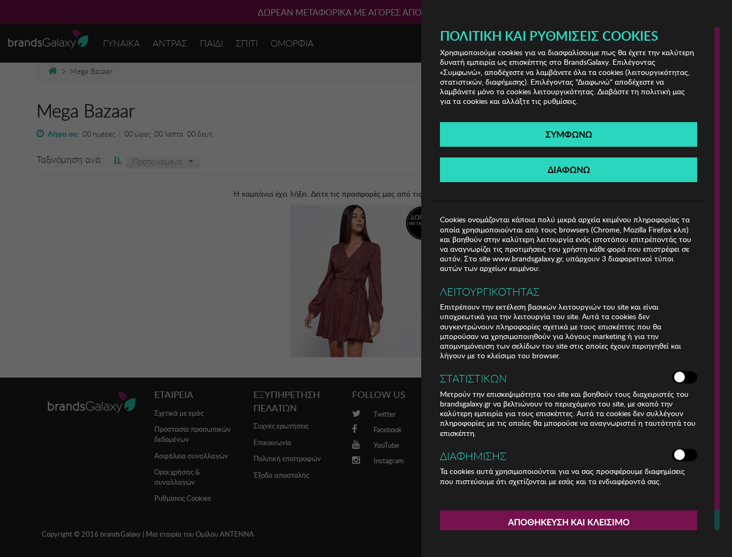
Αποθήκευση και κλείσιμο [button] (569, 522)
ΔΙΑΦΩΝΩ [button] (569, 169)
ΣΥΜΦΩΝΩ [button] (569, 134)
